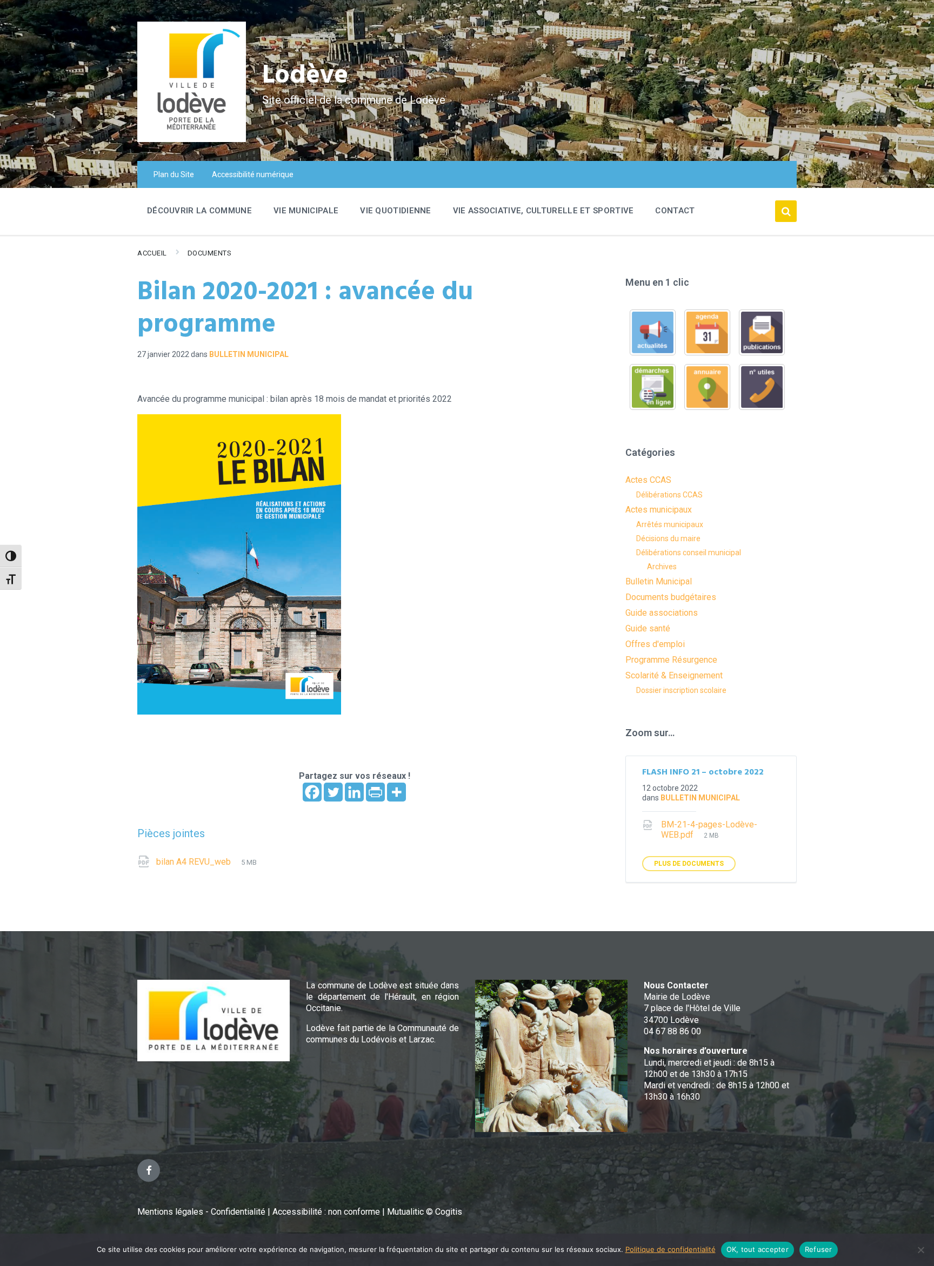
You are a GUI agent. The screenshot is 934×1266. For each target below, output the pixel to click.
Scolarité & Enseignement (674, 675)
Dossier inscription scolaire (681, 690)
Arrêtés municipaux (669, 524)
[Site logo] (191, 139)
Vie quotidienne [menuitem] (395, 211)
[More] (396, 792)
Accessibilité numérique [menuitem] (252, 174)
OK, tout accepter (757, 1249)
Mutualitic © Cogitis (424, 1212)
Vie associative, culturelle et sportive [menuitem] (543, 211)
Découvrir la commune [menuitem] (199, 211)
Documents (210, 253)
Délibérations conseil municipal (688, 552)
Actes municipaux (658, 509)
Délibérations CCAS (669, 494)
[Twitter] (333, 792)
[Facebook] (312, 792)
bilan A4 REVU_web (194, 862)
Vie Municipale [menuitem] (305, 211)
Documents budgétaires (670, 597)
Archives (662, 566)
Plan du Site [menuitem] (174, 174)
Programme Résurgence (671, 660)
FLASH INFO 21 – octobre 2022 (703, 772)
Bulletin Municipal (249, 354)
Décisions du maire (668, 538)
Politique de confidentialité (670, 1249)
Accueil (152, 253)
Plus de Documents (689, 863)
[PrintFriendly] (375, 792)
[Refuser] (920, 1249)
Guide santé (647, 628)
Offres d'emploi (655, 644)
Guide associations (661, 613)
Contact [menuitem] (675, 211)
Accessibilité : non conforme (327, 1212)
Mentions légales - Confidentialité (201, 1212)
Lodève (305, 76)
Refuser (818, 1249)
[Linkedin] (354, 792)
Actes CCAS (648, 480)
